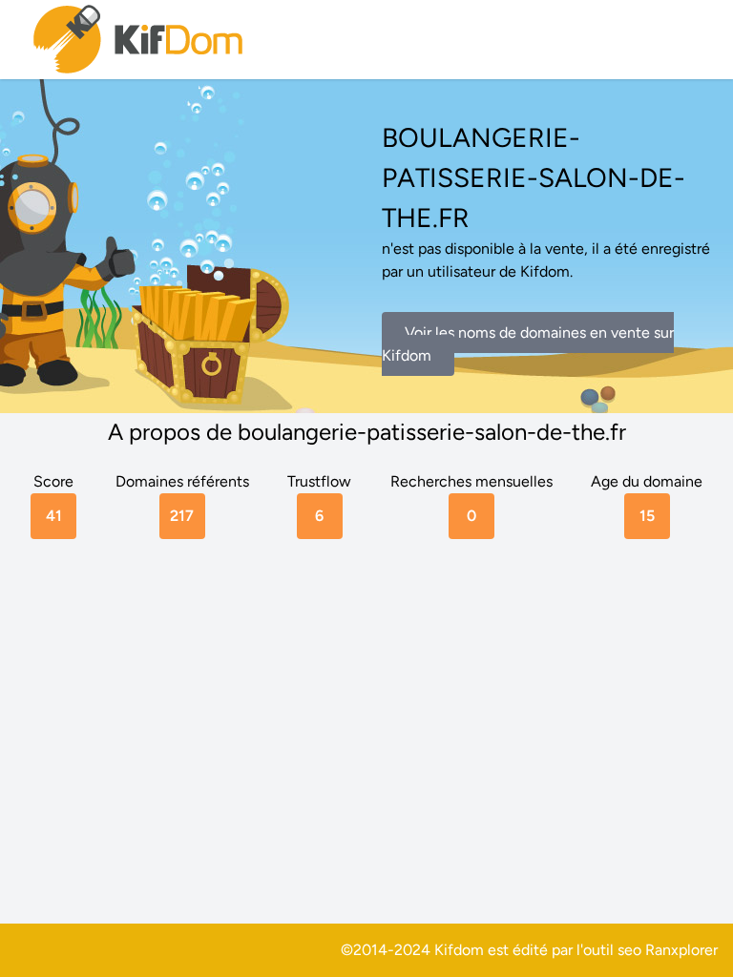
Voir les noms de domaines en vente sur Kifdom (528, 343)
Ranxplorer (681, 950)
